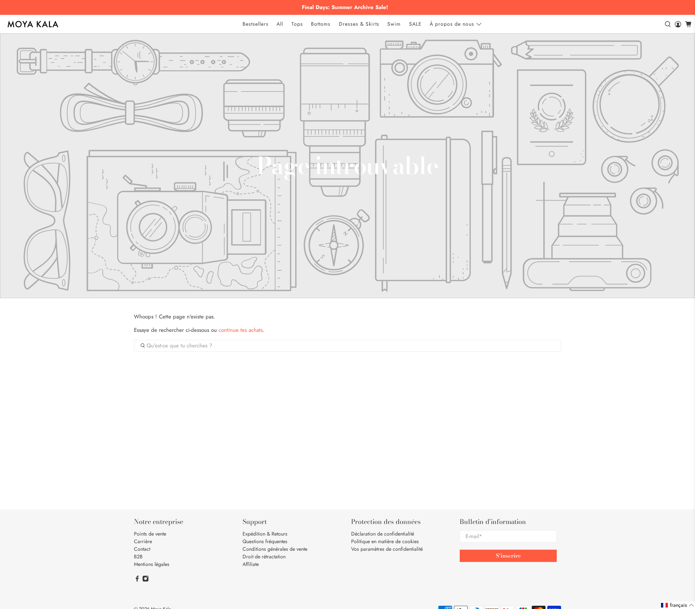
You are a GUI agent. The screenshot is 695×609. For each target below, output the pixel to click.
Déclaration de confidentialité (382, 533)
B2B (138, 556)
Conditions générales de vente (275, 549)
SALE (415, 24)
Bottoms (320, 24)
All (280, 24)
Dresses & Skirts (359, 24)
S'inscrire (508, 555)
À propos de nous (452, 24)
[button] (677, 605)
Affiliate (251, 564)
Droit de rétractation (264, 556)
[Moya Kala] (33, 24)
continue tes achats (241, 330)
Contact (142, 549)
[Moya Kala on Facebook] (137, 580)
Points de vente (150, 533)
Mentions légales (151, 564)
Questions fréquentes (265, 541)
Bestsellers (256, 24)
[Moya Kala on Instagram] (145, 580)
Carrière (143, 541)
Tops (297, 24)
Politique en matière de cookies (385, 541)
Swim (394, 24)
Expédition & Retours (265, 533)
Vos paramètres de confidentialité (387, 549)
